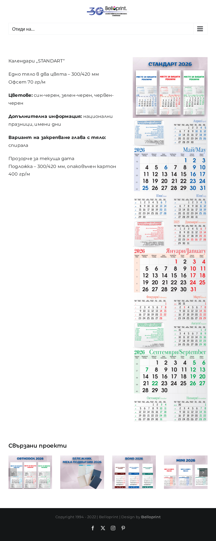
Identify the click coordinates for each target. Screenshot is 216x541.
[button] (12, 472)
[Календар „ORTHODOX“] (30, 458)
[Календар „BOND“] (134, 458)
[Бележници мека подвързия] (82, 458)
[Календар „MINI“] (186, 458)
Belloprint (150, 517)
